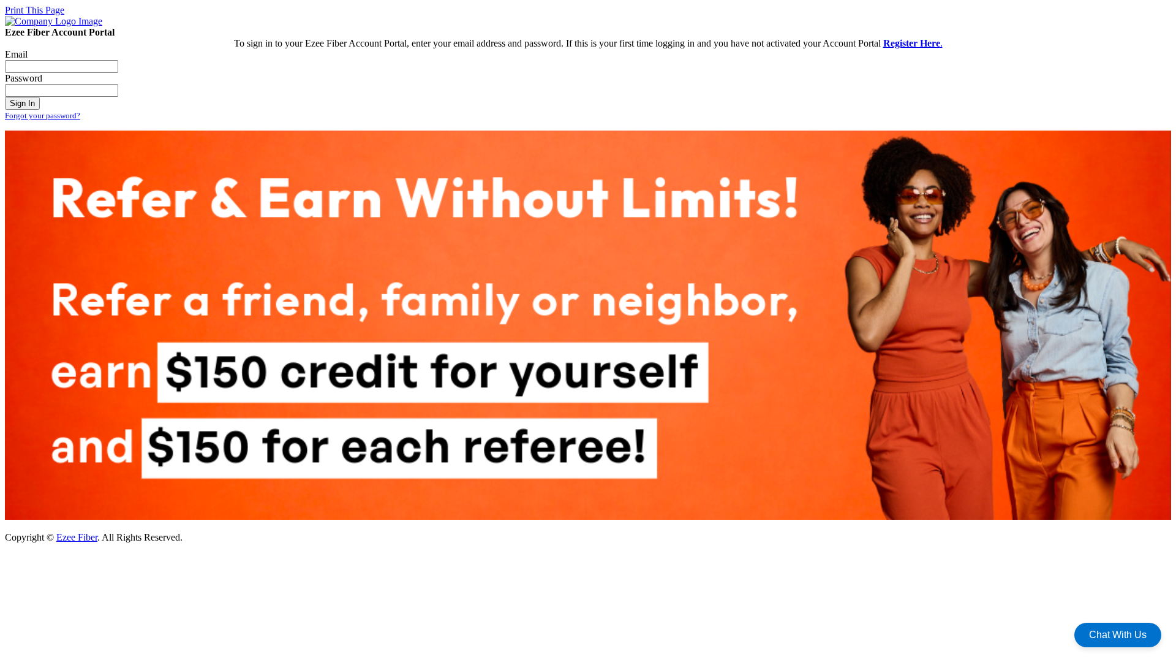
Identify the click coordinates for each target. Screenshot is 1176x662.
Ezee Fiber (76, 537)
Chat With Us (1118, 635)
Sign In (22, 103)
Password (23, 78)
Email (16, 54)
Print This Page (34, 10)
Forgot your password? (42, 115)
